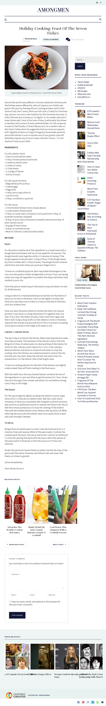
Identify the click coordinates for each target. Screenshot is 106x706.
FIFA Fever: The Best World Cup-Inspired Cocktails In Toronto (86, 392)
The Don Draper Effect (93, 135)
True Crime (82, 280)
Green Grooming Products (91, 180)
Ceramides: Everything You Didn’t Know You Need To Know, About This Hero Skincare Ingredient (87, 332)
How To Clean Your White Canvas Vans (93, 169)
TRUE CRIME (83, 82)
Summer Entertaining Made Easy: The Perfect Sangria (88, 344)
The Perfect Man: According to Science (94, 216)
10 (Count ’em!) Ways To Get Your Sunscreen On (88, 370)
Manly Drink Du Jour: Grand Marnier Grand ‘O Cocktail (36, 531)
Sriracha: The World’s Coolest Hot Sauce (14, 530)
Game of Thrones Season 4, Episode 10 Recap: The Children (87, 244)
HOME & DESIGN (85, 85)
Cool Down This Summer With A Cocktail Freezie (58, 530)
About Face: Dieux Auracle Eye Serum (86, 352)
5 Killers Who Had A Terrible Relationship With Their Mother (89, 157)
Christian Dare (31, 39)
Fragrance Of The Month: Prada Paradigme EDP (88, 322)
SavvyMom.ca (83, 97)
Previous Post (16, 545)
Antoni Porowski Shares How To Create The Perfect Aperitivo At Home (88, 361)
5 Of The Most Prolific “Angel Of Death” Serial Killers (88, 204)
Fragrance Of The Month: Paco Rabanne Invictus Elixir (87, 383)
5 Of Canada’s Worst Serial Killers (93, 114)
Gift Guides (82, 91)
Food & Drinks (51, 39)
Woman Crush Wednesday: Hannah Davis (93, 125)
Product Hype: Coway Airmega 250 (87, 376)
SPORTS (81, 88)
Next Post (58, 545)
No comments (77, 39)
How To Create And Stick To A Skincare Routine (88, 400)
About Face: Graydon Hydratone (92, 191)
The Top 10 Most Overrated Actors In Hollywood (87, 229)
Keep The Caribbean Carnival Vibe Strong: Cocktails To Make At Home (87, 313)
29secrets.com (84, 94)
